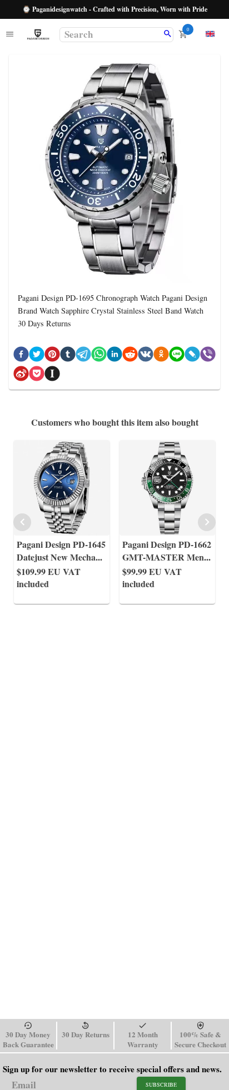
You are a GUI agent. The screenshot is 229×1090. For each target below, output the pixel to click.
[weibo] (21, 375)
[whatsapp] (99, 356)
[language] (210, 34)
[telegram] (83, 356)
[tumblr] (68, 356)
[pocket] (36, 375)
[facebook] (21, 356)
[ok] (161, 356)
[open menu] (9, 34)
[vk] (145, 356)
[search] (167, 34)
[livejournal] (192, 356)
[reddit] (130, 356)
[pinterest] (52, 356)
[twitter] (36, 356)
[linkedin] (114, 356)
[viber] (208, 356)
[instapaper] (52, 375)
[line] (177, 356)
